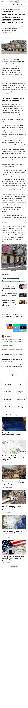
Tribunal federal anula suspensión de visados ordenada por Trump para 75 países (13, 558)
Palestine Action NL (5, 30)
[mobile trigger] (2, 2)
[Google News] (20, 397)
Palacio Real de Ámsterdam (11, 28)
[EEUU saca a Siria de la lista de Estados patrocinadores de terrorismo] (23, 295)
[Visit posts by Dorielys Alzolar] (2, 336)
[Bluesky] (20, 405)
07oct (2, 28)
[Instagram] (7, 390)
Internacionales (8, 11)
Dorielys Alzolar (6, 27)
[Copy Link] (24, 37)
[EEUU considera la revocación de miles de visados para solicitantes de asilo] (23, 286)
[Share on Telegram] (18, 37)
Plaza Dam (13, 30)
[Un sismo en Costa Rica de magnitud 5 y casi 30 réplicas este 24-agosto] (14, 447)
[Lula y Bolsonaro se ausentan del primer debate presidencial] (14, 424)
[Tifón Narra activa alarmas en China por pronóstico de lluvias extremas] (14, 522)
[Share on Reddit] (15, 37)
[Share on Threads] (21, 37)
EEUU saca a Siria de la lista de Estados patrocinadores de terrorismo (9, 295)
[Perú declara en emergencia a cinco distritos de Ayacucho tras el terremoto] (14, 497)
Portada (3, 8)
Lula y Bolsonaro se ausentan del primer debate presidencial (13, 434)
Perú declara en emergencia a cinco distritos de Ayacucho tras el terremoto (13, 508)
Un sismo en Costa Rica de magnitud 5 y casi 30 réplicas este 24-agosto (13, 458)
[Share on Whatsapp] (10, 37)
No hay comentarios (5, 32)
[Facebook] (7, 382)
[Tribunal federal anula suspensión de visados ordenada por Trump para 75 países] (14, 547)
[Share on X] (7, 37)
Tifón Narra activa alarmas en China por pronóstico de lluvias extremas (12, 533)
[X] (26, 336)
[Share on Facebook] (4, 37)
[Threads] (7, 405)
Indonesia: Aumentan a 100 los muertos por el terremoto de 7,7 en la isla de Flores (13, 483)
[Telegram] (20, 390)
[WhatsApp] (7, 397)
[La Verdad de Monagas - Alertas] (14, 1)
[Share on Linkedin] (12, 37)
